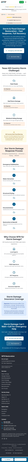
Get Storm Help (15, 56)
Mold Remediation (6, 378)
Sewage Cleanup (6, 376)
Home (4, 14)
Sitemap (10, 447)
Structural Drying (6, 384)
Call (22, 2)
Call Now (8, 459)
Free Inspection (15, 343)
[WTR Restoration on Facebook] (2, 438)
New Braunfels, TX (6, 395)
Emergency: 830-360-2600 (15, 50)
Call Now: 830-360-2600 (15, 338)
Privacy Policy (4, 447)
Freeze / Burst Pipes (6, 382)
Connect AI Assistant (17, 447)
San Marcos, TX (5, 399)
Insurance (4, 411)
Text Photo (21, 459)
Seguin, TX (4, 397)
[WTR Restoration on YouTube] (6, 438)
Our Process (5, 388)
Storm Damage (5, 380)
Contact (3, 413)
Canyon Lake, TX (6, 401)
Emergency (4, 409)
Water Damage (5, 374)
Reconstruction (5, 386)
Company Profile (6, 415)
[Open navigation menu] (25, 2)
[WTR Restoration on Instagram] (4, 438)
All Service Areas (6, 403)
